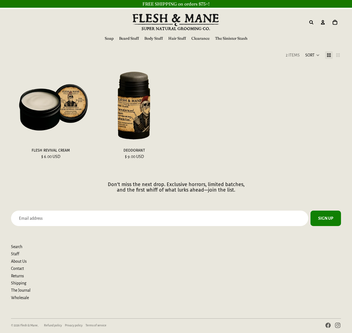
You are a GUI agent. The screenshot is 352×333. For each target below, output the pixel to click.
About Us (19, 261)
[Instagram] (337, 325)
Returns (17, 276)
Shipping (18, 283)
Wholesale (20, 298)
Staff (15, 254)
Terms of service (96, 325)
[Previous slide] (19, 105)
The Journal (21, 290)
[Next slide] (82, 105)
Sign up (325, 218)
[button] (312, 55)
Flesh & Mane (29, 325)
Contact (17, 268)
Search (16, 247)
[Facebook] (328, 325)
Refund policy (53, 325)
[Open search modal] (311, 22)
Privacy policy (73, 325)
